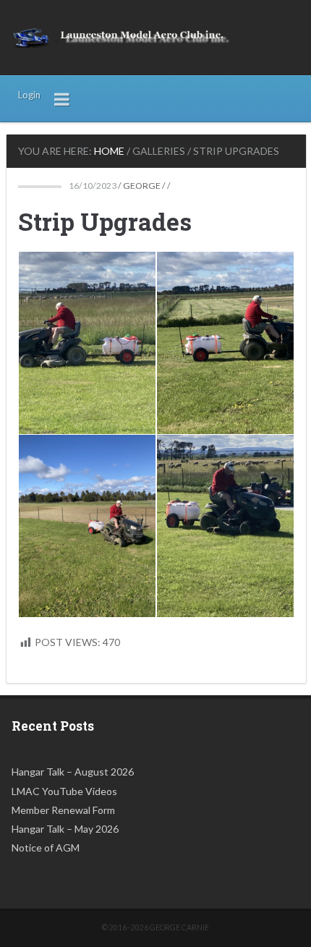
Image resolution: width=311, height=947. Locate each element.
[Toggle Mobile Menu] (62, 98)
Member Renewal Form (63, 810)
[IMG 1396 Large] (225, 343)
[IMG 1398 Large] (225, 526)
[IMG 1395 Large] (87, 343)
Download (34, 267)
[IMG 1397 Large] (87, 526)
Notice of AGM (46, 847)
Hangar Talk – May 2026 (65, 829)
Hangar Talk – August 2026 (73, 771)
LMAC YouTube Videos (64, 791)
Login (29, 95)
